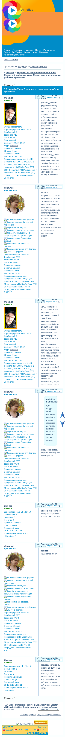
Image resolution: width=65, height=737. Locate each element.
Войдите (22, 67)
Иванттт (8, 506)
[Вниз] (62, 426)
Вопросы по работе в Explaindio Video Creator (36, 705)
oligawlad (9, 188)
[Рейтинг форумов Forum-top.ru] (41, 724)
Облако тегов (30, 52)
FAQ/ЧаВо (17, 52)
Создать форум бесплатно (49, 715)
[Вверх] (62, 417)
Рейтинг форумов (27, 715)
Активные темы (11, 60)
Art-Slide (10, 72)
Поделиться (46, 96)
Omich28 (8, 98)
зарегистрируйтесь (38, 67)
